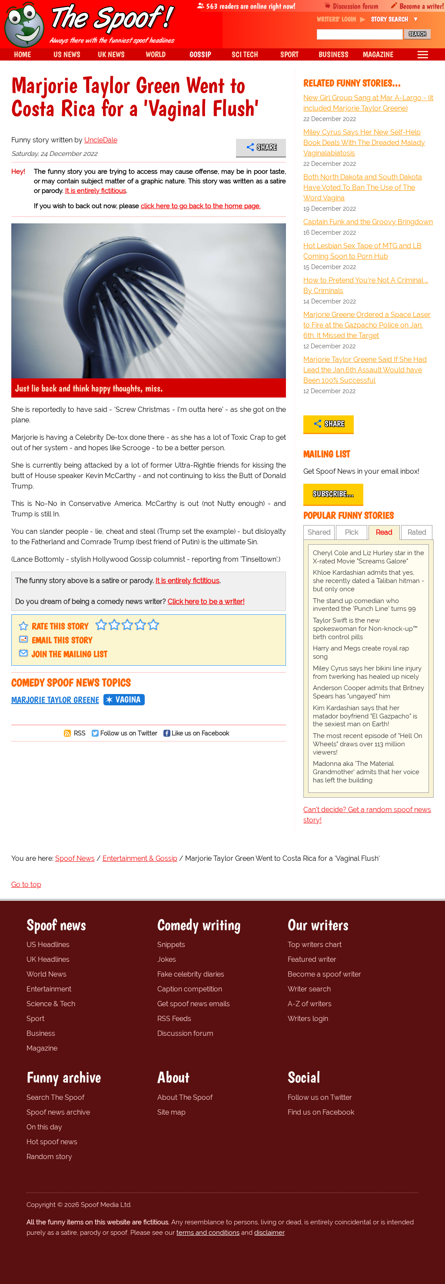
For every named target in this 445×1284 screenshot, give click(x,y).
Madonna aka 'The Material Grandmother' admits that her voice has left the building (366, 772)
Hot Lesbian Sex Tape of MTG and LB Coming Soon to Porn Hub (362, 251)
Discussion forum (356, 5)
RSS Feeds (174, 1018)
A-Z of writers (310, 1004)
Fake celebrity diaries (190, 974)
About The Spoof (185, 1097)
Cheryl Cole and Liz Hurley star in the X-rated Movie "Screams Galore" (368, 557)
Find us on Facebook (321, 1112)
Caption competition (189, 989)
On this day (44, 1127)
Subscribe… (333, 494)
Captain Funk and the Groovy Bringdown (368, 222)
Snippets (171, 944)
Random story (49, 1157)
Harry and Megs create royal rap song (361, 652)
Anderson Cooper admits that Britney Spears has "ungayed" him (368, 692)
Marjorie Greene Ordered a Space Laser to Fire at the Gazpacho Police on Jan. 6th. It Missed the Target (367, 325)
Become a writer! (421, 5)
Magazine (42, 1048)
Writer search (309, 989)
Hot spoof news (52, 1142)
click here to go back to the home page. (201, 206)
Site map (171, 1112)
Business (41, 1033)
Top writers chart (315, 944)
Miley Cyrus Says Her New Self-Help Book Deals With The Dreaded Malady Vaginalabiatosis (364, 142)
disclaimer (269, 1233)
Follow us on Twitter (128, 733)
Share (266, 147)
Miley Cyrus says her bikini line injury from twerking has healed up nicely (367, 672)
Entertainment (49, 989)
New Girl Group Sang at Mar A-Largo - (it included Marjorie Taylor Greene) (368, 103)
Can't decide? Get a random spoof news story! (367, 814)
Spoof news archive (58, 1112)
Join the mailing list (69, 654)
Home (22, 54)
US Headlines (48, 944)
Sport (35, 1018)
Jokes (166, 959)
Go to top (26, 884)
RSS (79, 733)
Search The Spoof (55, 1097)
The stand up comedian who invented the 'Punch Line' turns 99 (364, 605)
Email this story (62, 640)
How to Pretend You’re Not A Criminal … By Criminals (365, 285)
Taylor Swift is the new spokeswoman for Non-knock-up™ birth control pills (365, 629)
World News (46, 974)
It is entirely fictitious (95, 191)
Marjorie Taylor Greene (55, 699)
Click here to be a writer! (206, 601)
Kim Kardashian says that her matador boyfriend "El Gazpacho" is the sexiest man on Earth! (365, 716)
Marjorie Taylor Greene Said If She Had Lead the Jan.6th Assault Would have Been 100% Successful (365, 369)
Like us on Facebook (200, 733)
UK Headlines (48, 959)
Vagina (128, 699)
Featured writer (312, 959)
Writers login (308, 1018)
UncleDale (100, 140)
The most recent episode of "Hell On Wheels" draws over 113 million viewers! (367, 744)
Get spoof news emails (193, 1004)
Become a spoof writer (324, 974)
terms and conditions (207, 1233)
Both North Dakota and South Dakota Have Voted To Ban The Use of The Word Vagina (362, 187)
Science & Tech (51, 1004)
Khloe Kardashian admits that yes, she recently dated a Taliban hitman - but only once (368, 581)
